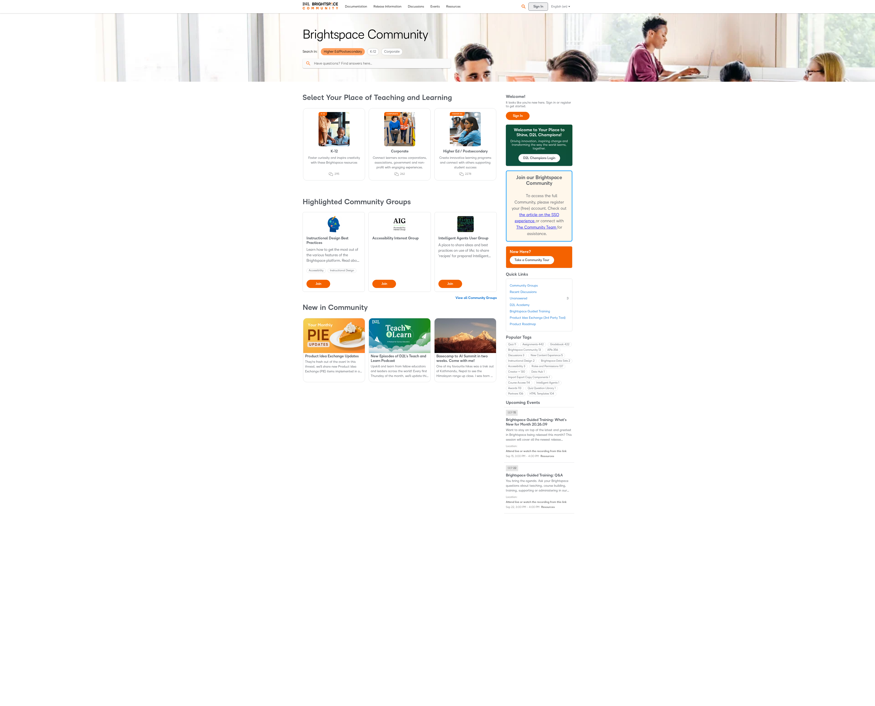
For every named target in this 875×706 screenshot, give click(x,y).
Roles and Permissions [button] (547, 366)
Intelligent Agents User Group (463, 238)
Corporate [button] (392, 51)
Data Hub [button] (538, 371)
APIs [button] (552, 349)
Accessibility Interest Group (395, 238)
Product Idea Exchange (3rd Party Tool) (538, 317)
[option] (512, 413)
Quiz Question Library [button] (542, 388)
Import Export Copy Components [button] (529, 377)
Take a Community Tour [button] (532, 260)
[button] (523, 6)
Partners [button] (515, 393)
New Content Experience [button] (547, 355)
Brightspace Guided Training (530, 311)
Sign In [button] (518, 116)
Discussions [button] (516, 355)
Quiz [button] (512, 344)
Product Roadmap (523, 324)
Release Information (387, 6)
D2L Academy (520, 305)
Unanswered (539, 298)
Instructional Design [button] (521, 360)
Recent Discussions (523, 292)
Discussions (416, 6)
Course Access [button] (519, 382)
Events (435, 6)
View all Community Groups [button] (476, 298)
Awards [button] (514, 388)
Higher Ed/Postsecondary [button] (343, 51)
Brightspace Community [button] (524, 349)
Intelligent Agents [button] (547, 382)
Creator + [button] (516, 371)
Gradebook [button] (559, 344)
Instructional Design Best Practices (327, 240)
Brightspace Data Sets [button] (555, 360)
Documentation (356, 6)
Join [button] (318, 283)
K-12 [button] (373, 51)
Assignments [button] (533, 344)
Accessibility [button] (516, 366)
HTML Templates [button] (542, 393)
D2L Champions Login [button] (539, 158)
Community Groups (524, 285)
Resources (453, 6)
